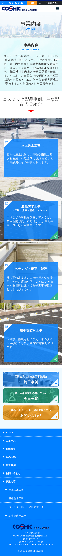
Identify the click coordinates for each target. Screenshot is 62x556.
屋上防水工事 (16, 489)
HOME (9, 432)
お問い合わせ (13, 473)
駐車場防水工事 (17, 515)
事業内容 (11, 481)
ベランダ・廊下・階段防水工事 (26, 507)
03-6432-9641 (16, 3)
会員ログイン (52, 3)
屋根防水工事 (16, 498)
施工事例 (11, 465)
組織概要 (11, 449)
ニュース (11, 440)
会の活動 (11, 457)
